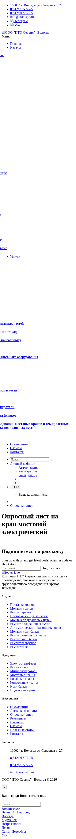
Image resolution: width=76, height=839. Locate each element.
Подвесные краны (23, 690)
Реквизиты (18, 718)
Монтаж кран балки (24, 631)
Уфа (5, 835)
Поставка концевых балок (29, 616)
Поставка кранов (22, 604)
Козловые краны (22, 679)
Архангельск (11, 808)
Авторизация (28, 467)
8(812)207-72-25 (21, 765)
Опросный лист (21, 505)
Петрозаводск (12, 824)
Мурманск (9, 820)
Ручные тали (19, 667)
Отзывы (16, 726)
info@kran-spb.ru (22, 772)
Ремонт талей (20, 647)
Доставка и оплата (23, 710)
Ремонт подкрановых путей (30, 624)
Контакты (17, 733)
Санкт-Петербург (14, 831)
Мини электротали (23, 671)
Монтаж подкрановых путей (31, 620)
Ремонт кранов (21, 612)
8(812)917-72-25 (21, 758)
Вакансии (17, 722)
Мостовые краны (22, 675)
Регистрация (28, 471)
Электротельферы (23, 663)
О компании (19, 707)
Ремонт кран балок (23, 639)
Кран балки (18, 686)
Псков (6, 827)
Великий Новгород (16, 812)
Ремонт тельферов (23, 643)
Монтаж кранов (21, 608)
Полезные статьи (22, 730)
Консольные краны (24, 682)
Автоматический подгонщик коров (35, 627)
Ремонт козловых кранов (28, 635)
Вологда (8, 816)
